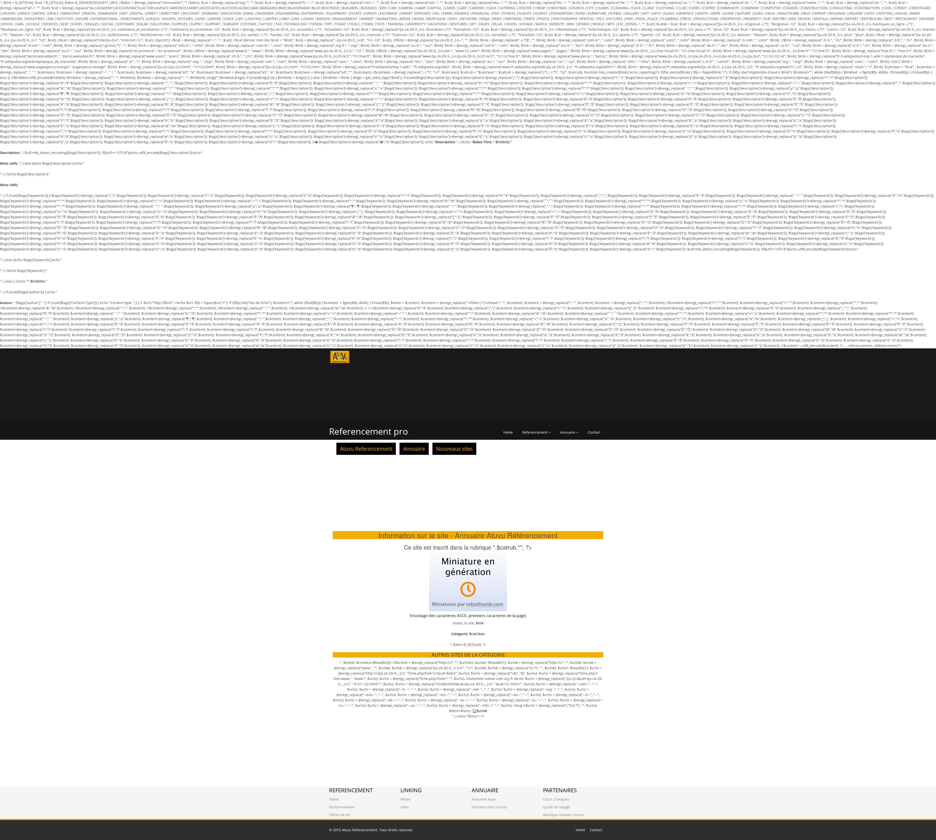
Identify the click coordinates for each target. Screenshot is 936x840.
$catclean (477, 633)
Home (508, 432)
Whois (405, 799)
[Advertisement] (539, 385)
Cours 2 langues (556, 799)
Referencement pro (368, 431)
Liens (404, 807)
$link (480, 623)
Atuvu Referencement (366, 448)
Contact (594, 432)
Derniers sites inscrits (489, 807)
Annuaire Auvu (484, 799)
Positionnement (342, 807)
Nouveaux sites (454, 448)
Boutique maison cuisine (563, 814)
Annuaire (568, 432)
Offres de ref (339, 814)
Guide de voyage (556, 807)
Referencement (535, 432)
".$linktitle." (502, 142)
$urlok (482, 710)
